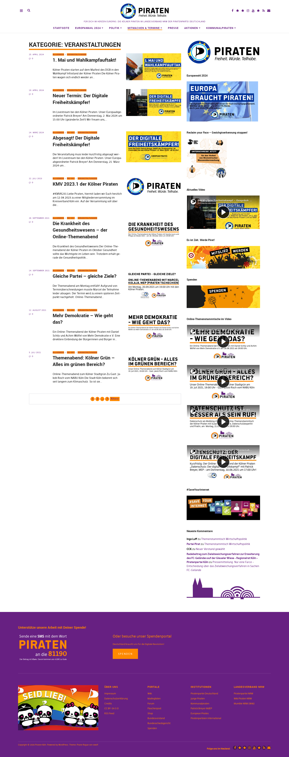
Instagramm (248, 11)
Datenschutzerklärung (116, 698)
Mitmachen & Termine (144, 28)
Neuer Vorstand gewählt (210, 549)
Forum (151, 703)
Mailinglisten (154, 698)
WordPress (63, 744)
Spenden (125, 653)
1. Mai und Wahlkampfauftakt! (85, 60)
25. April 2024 (36, 54)
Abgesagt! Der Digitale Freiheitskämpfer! (76, 141)
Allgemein (58, 54)
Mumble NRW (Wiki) (244, 703)
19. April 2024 (36, 90)
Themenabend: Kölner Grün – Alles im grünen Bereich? (84, 360)
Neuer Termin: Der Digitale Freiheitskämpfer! (80, 98)
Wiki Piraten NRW (243, 698)
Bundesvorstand (156, 718)
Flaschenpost (154, 708)
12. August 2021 (37, 310)
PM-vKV (71, 132)
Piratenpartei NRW (243, 693)
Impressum (110, 693)
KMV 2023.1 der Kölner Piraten (85, 184)
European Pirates (200, 713)
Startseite (61, 28)
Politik (114, 28)
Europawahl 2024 (88, 28)
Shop (150, 713)
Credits (108, 703)
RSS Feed (109, 713)
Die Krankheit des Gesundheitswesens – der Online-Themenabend (80, 229)
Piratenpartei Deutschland (204, 693)
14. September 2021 (39, 270)
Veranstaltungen (76, 54)
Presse (173, 28)
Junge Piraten (198, 698)
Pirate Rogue (83, 744)
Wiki (150, 693)
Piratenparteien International (206, 718)
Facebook (232, 11)
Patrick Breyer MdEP (201, 708)
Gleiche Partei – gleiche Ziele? (84, 276)
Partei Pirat (193, 544)
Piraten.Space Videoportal (258, 11)
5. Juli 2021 (35, 352)
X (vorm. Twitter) (237, 11)
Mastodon (243, 11)
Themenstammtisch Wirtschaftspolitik (224, 539)
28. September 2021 (39, 218)
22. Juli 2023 (35, 178)
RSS (263, 11)
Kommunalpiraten (219, 28)
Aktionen (191, 28)
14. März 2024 (36, 132)
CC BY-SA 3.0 (111, 708)
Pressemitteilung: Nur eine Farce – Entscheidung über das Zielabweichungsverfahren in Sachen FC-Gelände (223, 566)
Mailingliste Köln (269, 11)
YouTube (253, 11)
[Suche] (29, 10)
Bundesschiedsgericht (159, 723)
